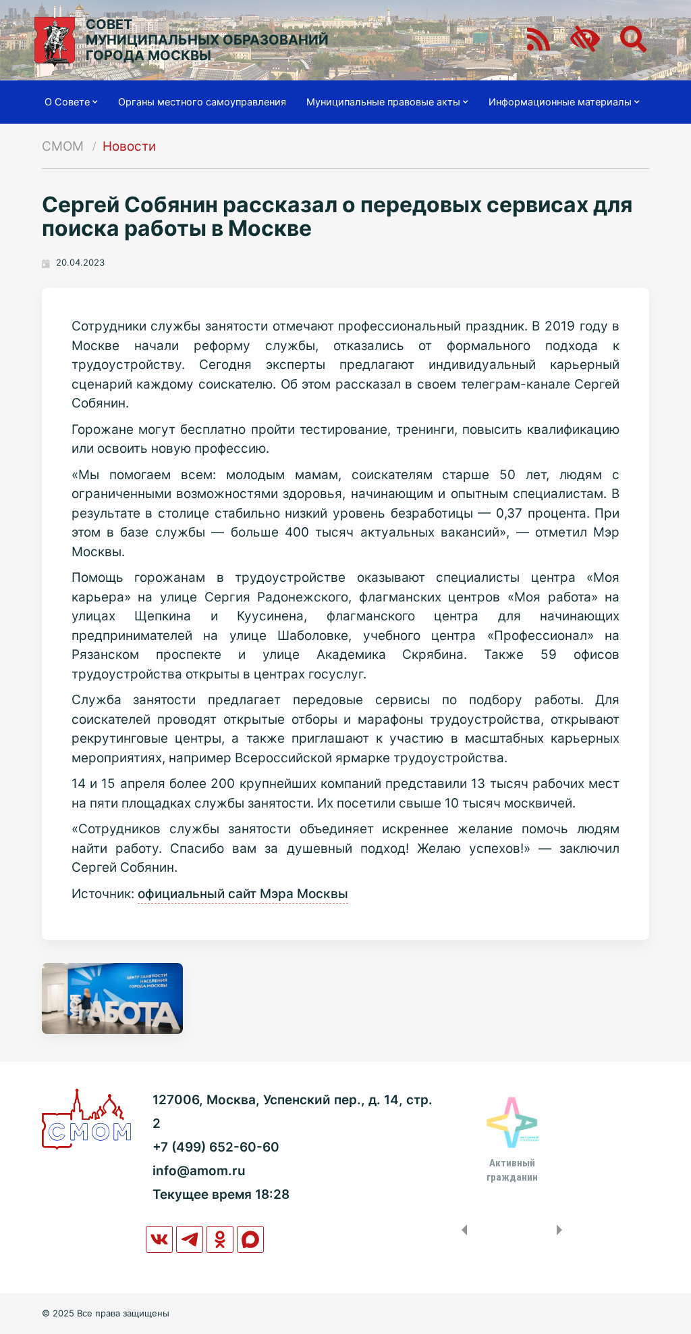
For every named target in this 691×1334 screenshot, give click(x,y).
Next (562, 1230)
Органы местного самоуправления (202, 102)
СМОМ (63, 146)
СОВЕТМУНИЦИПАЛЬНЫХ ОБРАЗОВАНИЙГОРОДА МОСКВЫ (207, 40)
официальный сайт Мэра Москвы (243, 893)
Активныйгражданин (512, 1170)
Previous (461, 1230)
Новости (129, 146)
